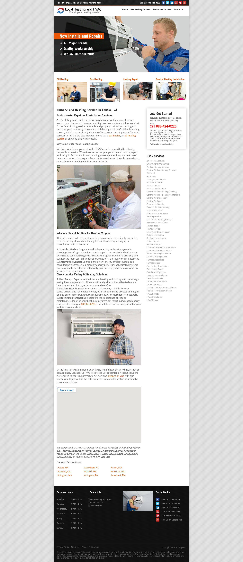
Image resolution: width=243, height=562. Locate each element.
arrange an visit (116, 376)
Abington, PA (91, 475)
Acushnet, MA (118, 475)
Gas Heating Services (140, 9)
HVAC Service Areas (90, 547)
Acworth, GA (117, 471)
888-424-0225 (154, 3)
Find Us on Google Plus (172, 520)
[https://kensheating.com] (80, 13)
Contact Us (179, 9)
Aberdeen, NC (91, 468)
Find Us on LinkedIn (170, 508)
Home (125, 9)
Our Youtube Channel (171, 512)
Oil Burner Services (162, 9)
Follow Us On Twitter (171, 504)
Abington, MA (65, 475)
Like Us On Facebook (171, 500)
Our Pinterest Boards (171, 516)
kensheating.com (96, 506)
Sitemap (75, 547)
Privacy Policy (63, 547)
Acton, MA (63, 468)
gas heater (114, 136)
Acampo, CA (64, 471)
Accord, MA (90, 471)
